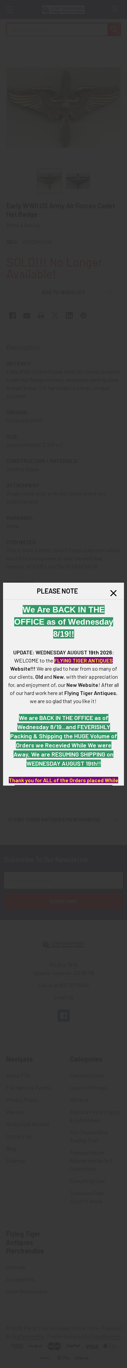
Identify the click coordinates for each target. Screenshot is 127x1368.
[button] (113, 592)
